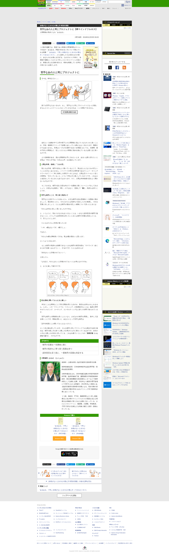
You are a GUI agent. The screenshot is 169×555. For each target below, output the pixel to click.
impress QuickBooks (116, 516)
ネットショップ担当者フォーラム (64, 513)
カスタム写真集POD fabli (118, 530)
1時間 (106, 25)
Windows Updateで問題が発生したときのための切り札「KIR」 (121, 365)
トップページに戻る (69, 495)
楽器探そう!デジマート (83, 513)
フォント (114, 8)
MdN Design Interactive (100, 530)
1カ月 (128, 25)
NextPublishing (60, 533)
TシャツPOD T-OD (82, 516)
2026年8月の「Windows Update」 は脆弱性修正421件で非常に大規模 (120, 331)
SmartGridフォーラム (61, 510)
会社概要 (101, 543)
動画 (108, 8)
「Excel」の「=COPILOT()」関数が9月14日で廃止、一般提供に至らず (121, 318)
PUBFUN (111, 519)
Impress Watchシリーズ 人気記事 (117, 281)
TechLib (96, 535)
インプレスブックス (61, 530)
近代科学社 (78, 530)
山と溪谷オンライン (82, 524)
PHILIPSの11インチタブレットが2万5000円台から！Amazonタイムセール (121, 133)
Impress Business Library (62, 516)
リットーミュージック (83, 510)
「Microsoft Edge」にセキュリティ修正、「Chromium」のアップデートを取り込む (121, 241)
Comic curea (114, 513)
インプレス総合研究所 (45, 516)
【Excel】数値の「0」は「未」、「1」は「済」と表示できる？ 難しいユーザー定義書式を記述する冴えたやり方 (121, 163)
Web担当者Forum (43, 513)
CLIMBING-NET (81, 527)
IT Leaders (42, 519)
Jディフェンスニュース (100, 513)
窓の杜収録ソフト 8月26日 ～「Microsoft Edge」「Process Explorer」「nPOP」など (115, 171)
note (82, 43)
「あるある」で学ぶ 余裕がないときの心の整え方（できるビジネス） (63, 490)
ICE (110, 508)
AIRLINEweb (97, 510)
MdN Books (97, 527)
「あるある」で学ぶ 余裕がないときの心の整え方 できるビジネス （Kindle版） (78, 429)
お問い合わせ (56, 543)
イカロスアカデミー (99, 522)
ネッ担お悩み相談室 (44, 525)
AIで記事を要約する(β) (69, 112)
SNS (103, 8)
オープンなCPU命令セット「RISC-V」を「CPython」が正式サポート (120, 229)
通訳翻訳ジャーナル (99, 516)
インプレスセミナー (61, 519)
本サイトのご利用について (44, 543)
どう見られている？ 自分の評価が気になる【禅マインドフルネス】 (58, 473)
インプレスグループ (111, 543)
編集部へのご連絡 (78, 543)
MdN (93, 525)
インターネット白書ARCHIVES (47, 536)
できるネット (42, 533)
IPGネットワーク (113, 524)
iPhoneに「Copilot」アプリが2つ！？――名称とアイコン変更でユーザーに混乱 (121, 98)
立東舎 (79, 519)
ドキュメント (95, 8)
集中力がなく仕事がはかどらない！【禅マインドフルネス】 (79, 473)
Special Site (111, 53)
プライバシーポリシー (91, 543)
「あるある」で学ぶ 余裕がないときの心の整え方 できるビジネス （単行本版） (60, 429)
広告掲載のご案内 (66, 543)
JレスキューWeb (98, 519)
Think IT (41, 510)
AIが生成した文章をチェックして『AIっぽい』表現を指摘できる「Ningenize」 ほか (121, 190)
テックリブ (95, 533)
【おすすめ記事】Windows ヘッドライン (119, 312)
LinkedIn (92, 43)
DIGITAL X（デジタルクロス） (64, 522)
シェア (62, 43)
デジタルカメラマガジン (45, 530)
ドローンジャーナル (44, 522)
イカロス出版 (95, 508)
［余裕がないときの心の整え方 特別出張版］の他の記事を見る (69, 481)
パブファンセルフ (116, 521)
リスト (53, 43)
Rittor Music (78, 508)
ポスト (48, 43)
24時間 (113, 25)
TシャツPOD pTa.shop (117, 527)
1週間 (120, 25)
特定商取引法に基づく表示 (125, 543)
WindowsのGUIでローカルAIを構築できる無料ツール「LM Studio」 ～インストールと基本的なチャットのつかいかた (121, 269)
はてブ (72, 43)
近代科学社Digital (81, 533)
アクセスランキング (113, 22)
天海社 (113, 510)
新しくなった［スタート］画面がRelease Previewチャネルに (121, 345)
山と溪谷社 (78, 522)
